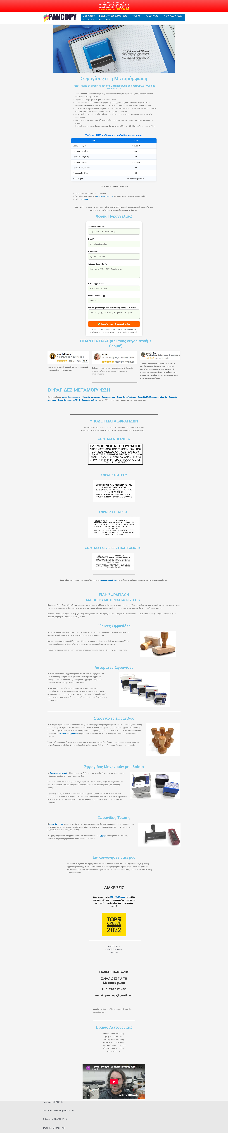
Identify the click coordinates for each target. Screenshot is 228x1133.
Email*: (91, 239)
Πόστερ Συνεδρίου (172, 15)
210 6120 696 (123, 9)
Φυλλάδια (88, 19)
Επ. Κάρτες (104, 19)
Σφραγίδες (89, 15)
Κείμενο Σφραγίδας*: (97, 264)
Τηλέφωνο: (93, 251)
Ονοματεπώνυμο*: (96, 226)
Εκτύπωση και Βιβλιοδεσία (113, 15)
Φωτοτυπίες (151, 15)
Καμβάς (136, 15)
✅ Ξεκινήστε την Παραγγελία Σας (114, 324)
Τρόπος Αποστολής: (96, 295)
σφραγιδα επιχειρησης (71, 397)
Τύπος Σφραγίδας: (96, 283)
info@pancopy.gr (107, 9)
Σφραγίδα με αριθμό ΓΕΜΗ (69, 400)
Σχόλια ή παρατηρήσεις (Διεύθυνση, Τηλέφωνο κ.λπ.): (112, 307)
